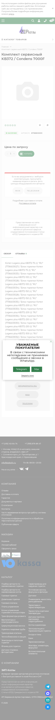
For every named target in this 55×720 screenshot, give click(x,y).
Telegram (21, 369)
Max (36, 369)
